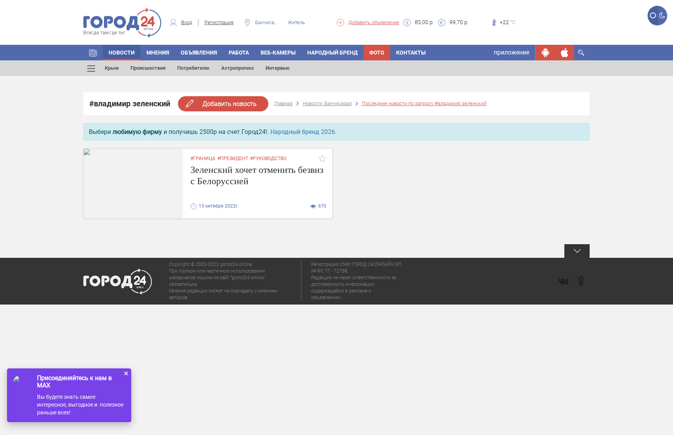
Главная (283, 103)
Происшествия (148, 68)
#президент (232, 158)
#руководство (268, 158)
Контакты (411, 52)
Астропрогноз (237, 68)
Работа (239, 52)
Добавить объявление (373, 22)
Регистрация (219, 22)
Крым (112, 68)
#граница (202, 158)
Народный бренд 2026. (303, 132)
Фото (376, 52)
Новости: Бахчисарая (327, 103)
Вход (186, 22)
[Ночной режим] (662, 15)
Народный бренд (332, 52)
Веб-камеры (278, 52)
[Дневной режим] (652, 15)
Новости (122, 52)
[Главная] (93, 52)
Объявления (199, 52)
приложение (511, 52)
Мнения (157, 52)
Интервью (278, 68)
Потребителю (193, 68)
